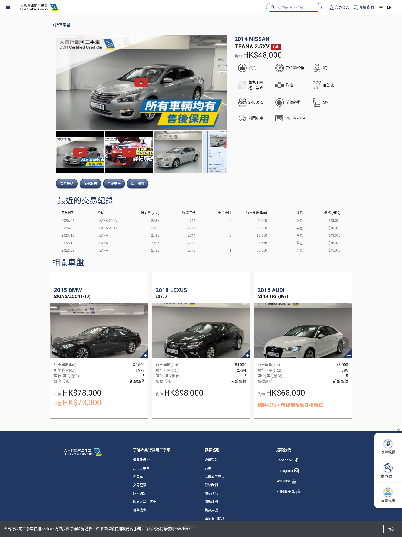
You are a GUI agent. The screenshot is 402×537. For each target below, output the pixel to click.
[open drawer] (8, 7)
